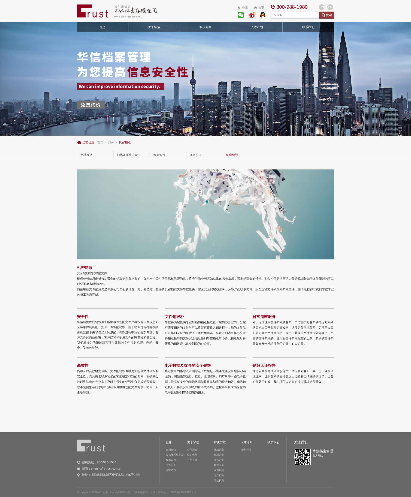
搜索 (329, 15)
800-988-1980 (292, 7)
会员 (245, 7)
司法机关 (219, 480)
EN (330, 7)
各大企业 (219, 465)
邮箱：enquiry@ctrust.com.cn (102, 468)
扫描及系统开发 (127, 155)
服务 (111, 142)
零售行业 (219, 459)
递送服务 (196, 155)
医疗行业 (219, 475)
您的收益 (192, 454)
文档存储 (86, 155)
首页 (261, 7)
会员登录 (192, 459)
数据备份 (159, 155)
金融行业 (219, 454)
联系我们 (273, 442)
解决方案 (220, 442)
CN (322, 7)
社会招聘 (246, 449)
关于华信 (193, 442)
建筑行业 (219, 449)
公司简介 (192, 449)
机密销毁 (232, 155)
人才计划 (247, 442)
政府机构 (219, 470)
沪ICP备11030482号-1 (183, 492)
